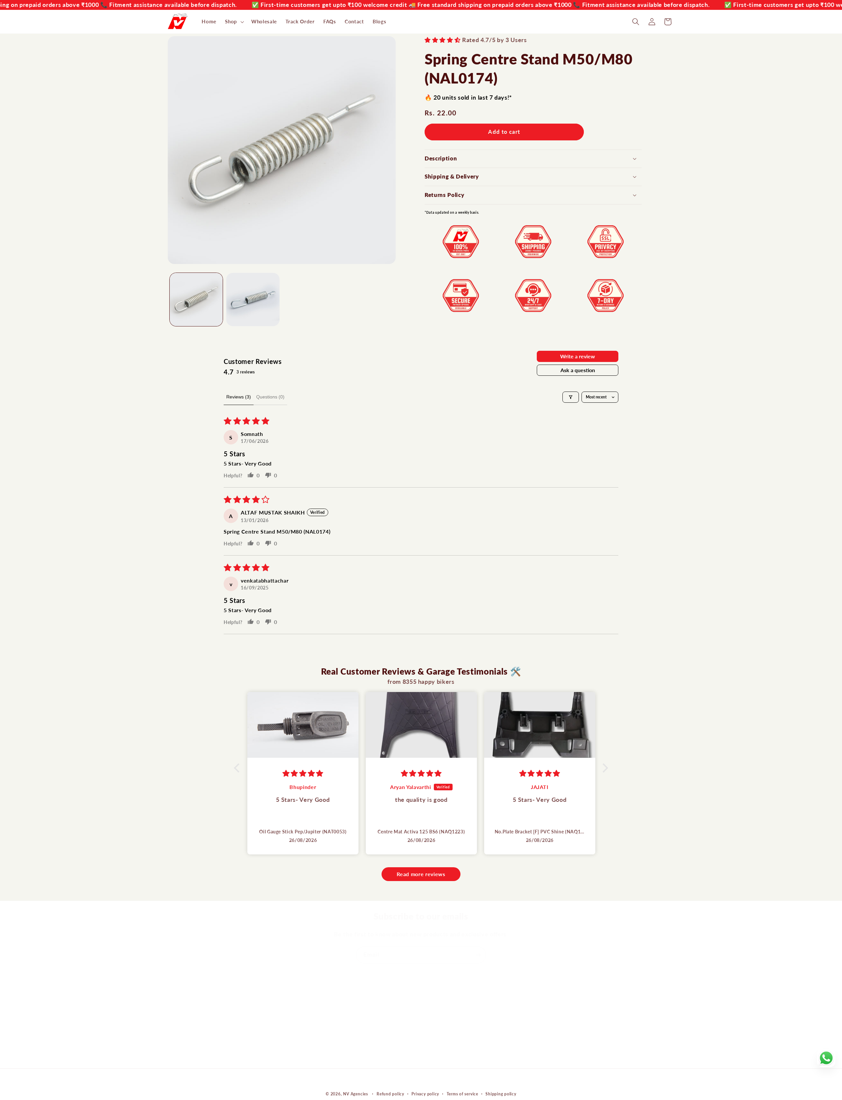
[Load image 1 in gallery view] (196, 299)
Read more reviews (421, 874)
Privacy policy (425, 1093)
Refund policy (390, 1093)
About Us (308, 996)
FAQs (303, 1058)
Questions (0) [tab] (270, 396)
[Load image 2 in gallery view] (253, 299)
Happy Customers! (319, 1021)
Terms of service (462, 1093)
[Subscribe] (478, 955)
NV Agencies (355, 1093)
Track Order (440, 1009)
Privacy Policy (443, 1058)
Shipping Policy (444, 1021)
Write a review (577, 356)
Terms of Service (446, 1046)
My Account (440, 996)
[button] (234, 21)
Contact (306, 1009)
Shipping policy (500, 1093)
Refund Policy (442, 1034)
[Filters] (570, 397)
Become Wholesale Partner (330, 1034)
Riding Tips (310, 1046)
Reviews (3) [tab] (238, 396)
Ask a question (577, 370)
